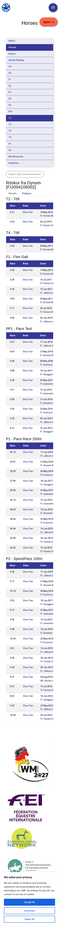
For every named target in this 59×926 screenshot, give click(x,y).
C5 (9, 73)
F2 (9, 86)
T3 (9, 131)
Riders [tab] (11, 41)
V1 (9, 144)
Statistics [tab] (13, 163)
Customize (29, 910)
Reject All (29, 919)
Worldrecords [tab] (15, 156)
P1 (9, 92)
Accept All (29, 902)
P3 (9, 105)
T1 (9, 118)
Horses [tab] (12, 47)
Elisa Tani (28, 212)
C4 (9, 66)
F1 (9, 79)
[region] (29, 899)
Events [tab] (12, 53)
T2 (9, 124)
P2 (9, 98)
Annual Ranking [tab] (16, 60)
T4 (9, 137)
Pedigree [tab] (26, 193)
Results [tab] (13, 193)
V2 (9, 150)
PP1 (10, 111)
